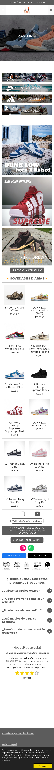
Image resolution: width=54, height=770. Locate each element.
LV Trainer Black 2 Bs (14, 465)
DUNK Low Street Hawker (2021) (39, 310)
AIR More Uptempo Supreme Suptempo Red (14, 427)
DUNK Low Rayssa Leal (39, 424)
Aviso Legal (9, 744)
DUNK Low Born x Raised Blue (14, 386)
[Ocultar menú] (3, 10)
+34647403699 (12, 661)
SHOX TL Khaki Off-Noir (14, 309)
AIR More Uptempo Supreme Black (39, 387)
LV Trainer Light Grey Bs (39, 501)
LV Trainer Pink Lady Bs (39, 465)
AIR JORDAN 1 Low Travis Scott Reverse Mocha (39, 349)
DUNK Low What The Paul (14, 347)
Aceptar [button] (43, 766)
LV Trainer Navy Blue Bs (14, 501)
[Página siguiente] (37, 514)
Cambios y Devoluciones (18, 733)
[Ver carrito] (51, 10)
